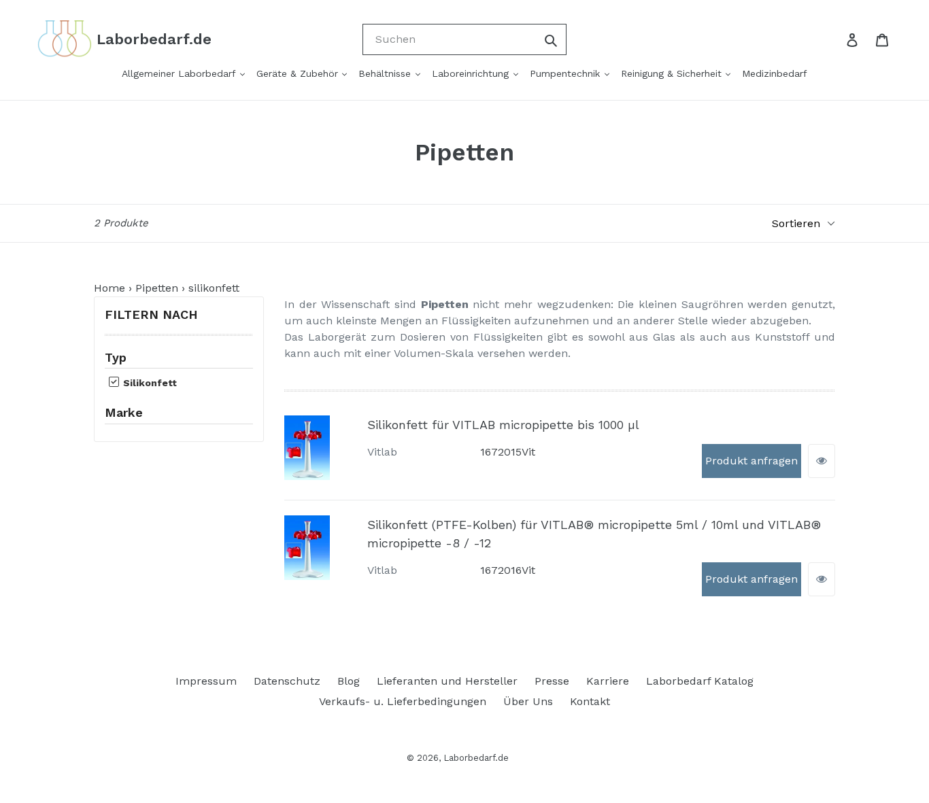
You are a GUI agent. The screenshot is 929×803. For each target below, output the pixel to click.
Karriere (607, 680)
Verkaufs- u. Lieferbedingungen (402, 701)
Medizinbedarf (774, 73)
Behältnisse (386, 73)
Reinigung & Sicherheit (673, 73)
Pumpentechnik (566, 73)
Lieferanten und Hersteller (447, 680)
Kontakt (590, 701)
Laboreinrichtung (472, 73)
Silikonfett (148, 382)
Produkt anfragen (751, 460)
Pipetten (156, 287)
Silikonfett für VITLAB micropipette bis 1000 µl (503, 424)
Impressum (206, 680)
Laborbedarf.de (476, 758)
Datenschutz (287, 680)
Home (109, 287)
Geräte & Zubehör (298, 73)
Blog (348, 680)
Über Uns (528, 701)
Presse (552, 680)
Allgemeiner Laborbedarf (180, 73)
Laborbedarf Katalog (700, 680)
